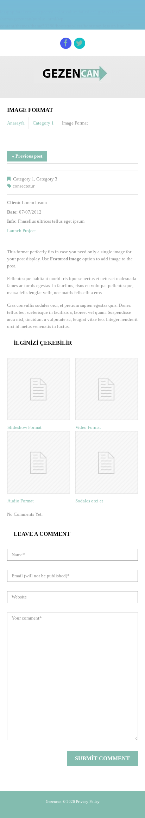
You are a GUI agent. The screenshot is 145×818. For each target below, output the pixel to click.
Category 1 (43, 123)
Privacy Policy (88, 801)
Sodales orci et (89, 500)
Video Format (88, 427)
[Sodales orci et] (106, 462)
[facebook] (65, 43)
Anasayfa (16, 123)
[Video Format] (106, 389)
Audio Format (20, 500)
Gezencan (54, 801)
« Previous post (27, 156)
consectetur (23, 186)
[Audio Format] (38, 462)
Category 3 (46, 179)
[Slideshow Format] (38, 389)
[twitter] (79, 43)
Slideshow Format (24, 427)
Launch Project (21, 230)
